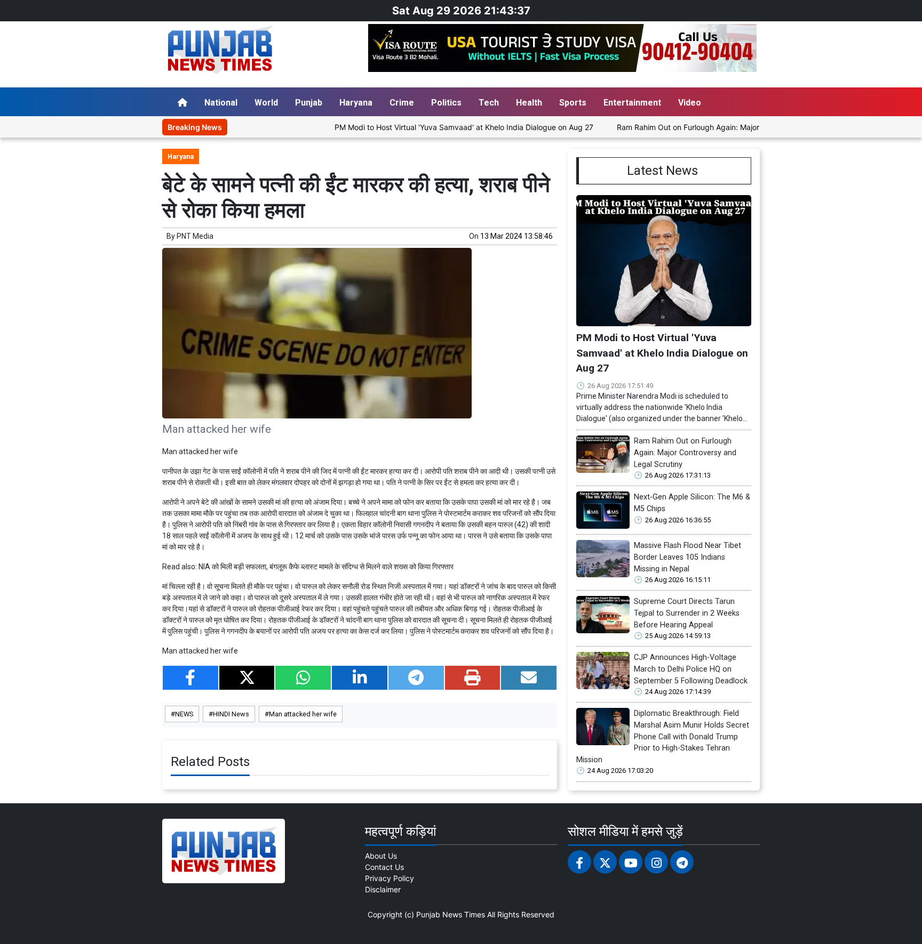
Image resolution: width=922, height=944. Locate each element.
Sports (572, 103)
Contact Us (384, 867)
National (220, 103)
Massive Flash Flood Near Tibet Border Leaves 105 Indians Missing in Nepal (687, 557)
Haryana (355, 103)
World (266, 103)
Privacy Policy (389, 878)
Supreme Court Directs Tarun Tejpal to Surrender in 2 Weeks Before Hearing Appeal (687, 613)
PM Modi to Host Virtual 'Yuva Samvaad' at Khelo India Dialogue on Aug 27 (433, 127)
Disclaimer (383, 889)
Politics (446, 103)
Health (529, 103)
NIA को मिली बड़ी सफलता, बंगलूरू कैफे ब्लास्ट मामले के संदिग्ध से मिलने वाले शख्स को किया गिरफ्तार (326, 566)
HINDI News (231, 714)
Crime (402, 103)
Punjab (308, 103)
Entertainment (632, 103)
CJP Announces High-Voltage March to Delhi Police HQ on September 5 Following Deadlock (691, 669)
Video (689, 103)
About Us (381, 855)
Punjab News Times (450, 914)
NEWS (184, 714)
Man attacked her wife (303, 714)
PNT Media (195, 236)
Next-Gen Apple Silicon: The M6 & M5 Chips (692, 503)
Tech (489, 103)
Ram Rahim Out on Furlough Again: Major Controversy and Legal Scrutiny (713, 127)
